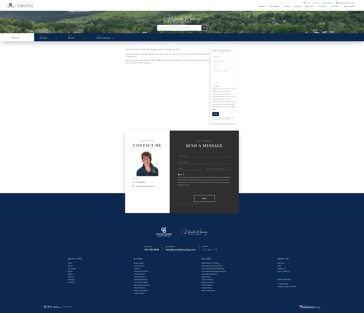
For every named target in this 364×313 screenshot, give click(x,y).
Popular (15, 38)
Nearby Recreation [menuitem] (141, 279)
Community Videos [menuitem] (140, 282)
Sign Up (315, 3)
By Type (71, 38)
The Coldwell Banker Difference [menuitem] (213, 268)
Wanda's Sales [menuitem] (139, 293)
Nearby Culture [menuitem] (139, 274)
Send (215, 114)
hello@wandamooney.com (346, 3)
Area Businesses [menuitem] (140, 277)
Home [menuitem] (70, 263)
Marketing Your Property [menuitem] (210, 263)
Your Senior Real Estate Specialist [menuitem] (214, 271)
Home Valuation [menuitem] (207, 279)
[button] (204, 27)
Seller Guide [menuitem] (206, 277)
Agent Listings (103, 38)
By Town (43, 38)
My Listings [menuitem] (274, 6)
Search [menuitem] (261, 6)
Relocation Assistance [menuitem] (142, 285)
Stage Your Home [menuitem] (208, 282)
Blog (279, 266)
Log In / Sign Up (283, 271)
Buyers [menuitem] (286, 6)
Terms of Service (224, 119)
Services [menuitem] (309, 6)
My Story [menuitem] (335, 6)
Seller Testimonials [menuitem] (208, 290)
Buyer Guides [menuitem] (138, 263)
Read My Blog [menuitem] (349, 6)
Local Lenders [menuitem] (139, 266)
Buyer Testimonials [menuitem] (141, 290)
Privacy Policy (215, 119)
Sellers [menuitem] (298, 6)
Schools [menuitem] (136, 268)
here (158, 60)
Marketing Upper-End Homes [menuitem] (212, 266)
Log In (308, 3)
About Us (281, 263)
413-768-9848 (327, 3)
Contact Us (282, 268)
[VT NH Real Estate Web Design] (309, 306)
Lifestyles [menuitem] (322, 6)
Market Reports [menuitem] (139, 288)
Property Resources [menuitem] (141, 271)
